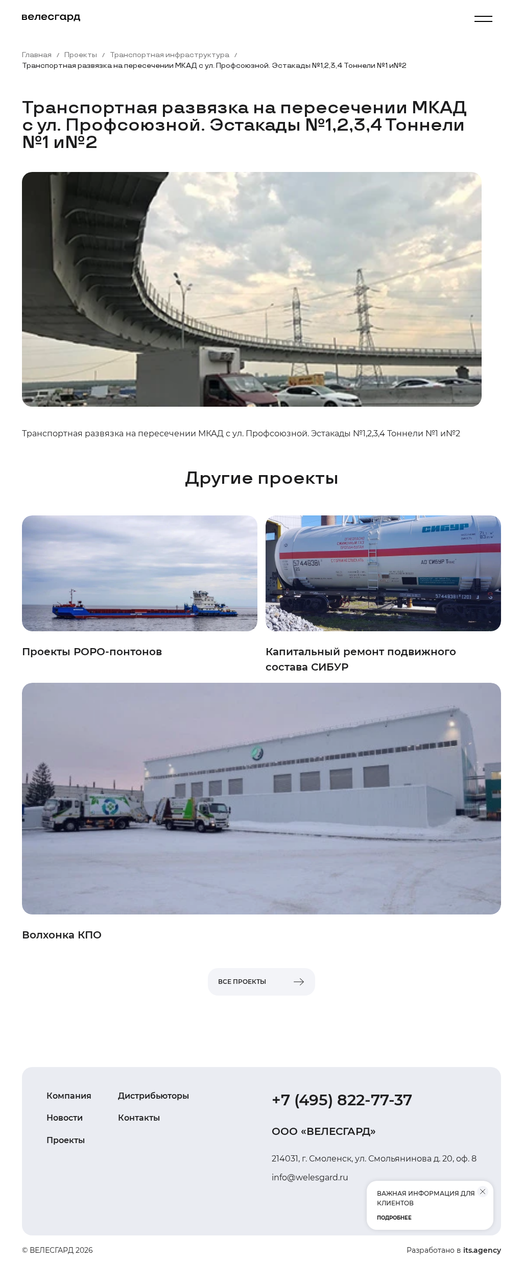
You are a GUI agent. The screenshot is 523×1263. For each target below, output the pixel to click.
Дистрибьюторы (153, 1096)
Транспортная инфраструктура (169, 55)
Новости (64, 1118)
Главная (37, 55)
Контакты (139, 1118)
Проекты (80, 55)
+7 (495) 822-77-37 (342, 1100)
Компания (68, 1096)
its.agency (482, 1250)
